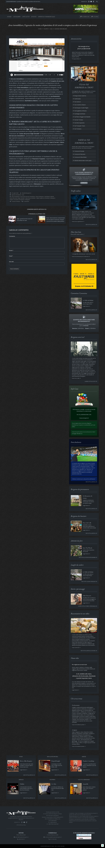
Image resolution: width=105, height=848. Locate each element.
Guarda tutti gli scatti (90, 381)
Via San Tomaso (78, 120)
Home (9, 17)
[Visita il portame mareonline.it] (83, 835)
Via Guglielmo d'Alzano (80, 111)
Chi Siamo (16, 17)
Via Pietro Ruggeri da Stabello (82, 117)
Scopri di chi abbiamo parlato (78, 724)
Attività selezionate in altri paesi (82, 160)
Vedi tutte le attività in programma (87, 557)
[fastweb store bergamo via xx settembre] (83, 276)
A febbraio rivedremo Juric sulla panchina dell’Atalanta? (83, 479)
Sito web (11, 261)
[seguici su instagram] (89, 1)
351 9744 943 (53, 839)
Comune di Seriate (79, 151)
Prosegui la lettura (76, 58)
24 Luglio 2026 (15, 193)
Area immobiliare (16, 196)
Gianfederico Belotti (49, 196)
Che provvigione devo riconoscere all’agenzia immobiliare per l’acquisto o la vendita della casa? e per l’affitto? (83, 425)
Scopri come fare (75, 647)
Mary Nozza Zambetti (30, 198)
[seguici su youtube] (91, 1)
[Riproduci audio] (11, 75)
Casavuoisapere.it (90, 683)
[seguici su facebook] (93, 1)
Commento (12, 236)
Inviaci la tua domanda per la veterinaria (80, 256)
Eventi (33, 17)
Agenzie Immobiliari (61, 29)
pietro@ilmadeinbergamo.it (21, 837)
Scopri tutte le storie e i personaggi (87, 606)
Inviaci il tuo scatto (76, 378)
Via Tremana (77, 129)
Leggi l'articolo (86, 306)
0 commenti (26, 201)
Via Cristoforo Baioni (80, 105)
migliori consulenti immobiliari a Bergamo (20, 199)
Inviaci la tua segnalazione (77, 221)
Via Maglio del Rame (79, 114)
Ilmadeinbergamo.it (26, 193)
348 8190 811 (22, 839)
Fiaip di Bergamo (40, 196)
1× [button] (54, 74)
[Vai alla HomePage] (25, 8)
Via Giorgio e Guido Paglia (81, 108)
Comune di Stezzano (79, 154)
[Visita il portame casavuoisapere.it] (83, 837)
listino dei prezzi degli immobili (17, 198)
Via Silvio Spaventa (79, 123)
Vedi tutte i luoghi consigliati (88, 581)
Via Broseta (77, 99)
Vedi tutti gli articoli (91, 224)
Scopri (95, 17)
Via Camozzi (77, 102)
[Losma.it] (85, 8)
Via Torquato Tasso (79, 126)
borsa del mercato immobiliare (27, 196)
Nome (11, 250)
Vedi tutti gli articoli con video (88, 650)
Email (11, 256)
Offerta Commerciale (46, 17)
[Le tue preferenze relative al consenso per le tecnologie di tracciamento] (102, 845)
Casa (51, 29)
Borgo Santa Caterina (80, 96)
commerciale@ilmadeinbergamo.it (53, 837)
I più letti (25, 17)
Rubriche (85, 17)
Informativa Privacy (21, 825)
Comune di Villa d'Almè (80, 157)
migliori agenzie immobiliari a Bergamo (45, 198)
